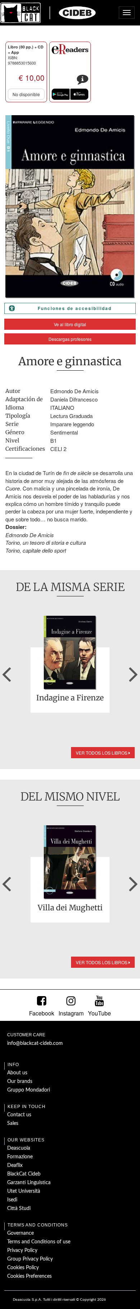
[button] (6, 672)
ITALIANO (62, 407)
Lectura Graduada (71, 415)
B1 (53, 440)
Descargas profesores (70, 339)
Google (61, 94)
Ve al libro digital (70, 324)
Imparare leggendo (72, 424)
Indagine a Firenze (70, 698)
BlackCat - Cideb (48, 12)
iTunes (79, 94)
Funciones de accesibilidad (75, 308)
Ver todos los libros (102, 753)
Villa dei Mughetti (70, 908)
